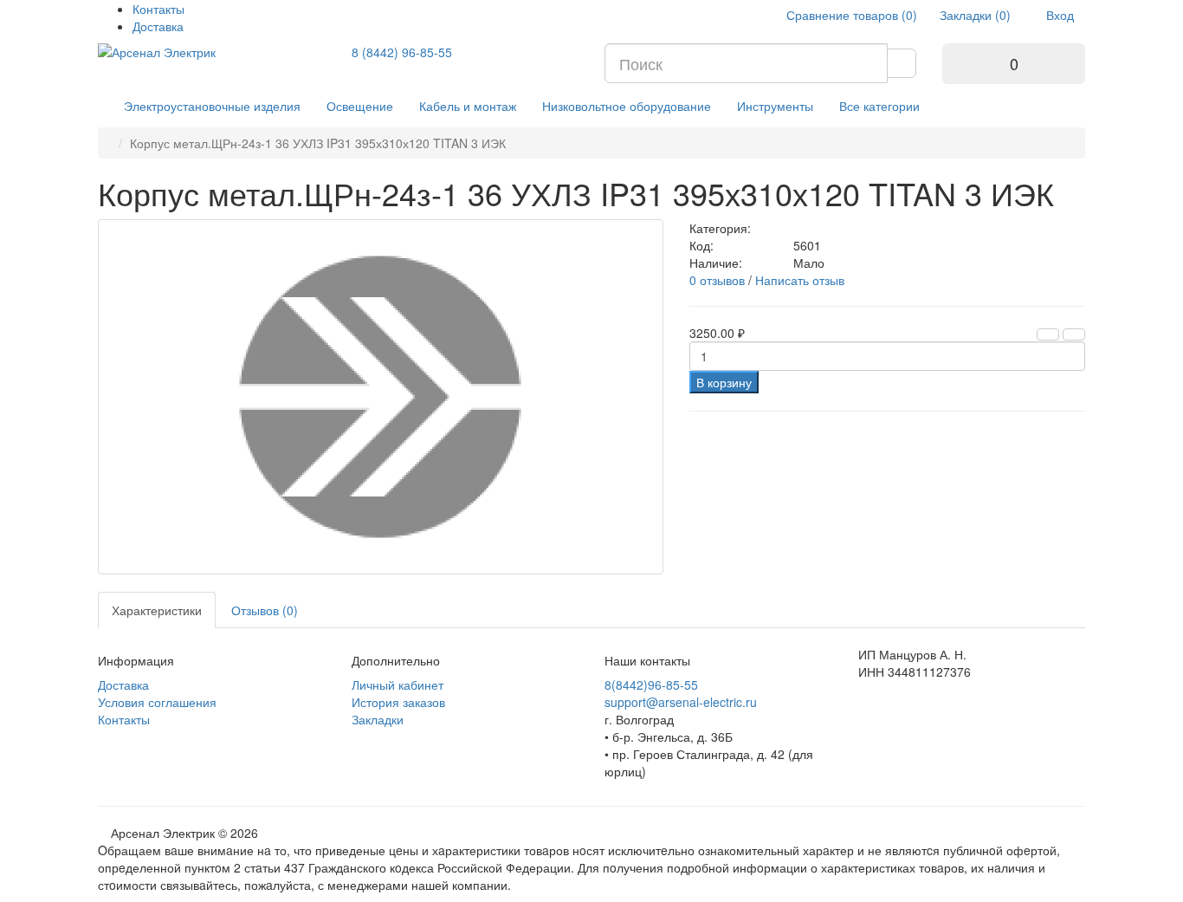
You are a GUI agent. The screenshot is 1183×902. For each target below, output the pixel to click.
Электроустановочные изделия (212, 105)
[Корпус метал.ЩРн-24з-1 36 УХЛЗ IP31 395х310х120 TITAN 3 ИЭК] (380, 396)
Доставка (158, 26)
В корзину (724, 382)
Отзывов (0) (264, 610)
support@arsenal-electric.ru (680, 702)
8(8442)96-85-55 (651, 684)
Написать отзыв (799, 280)
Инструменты (775, 105)
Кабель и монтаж (467, 105)
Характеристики (157, 610)
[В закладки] (1048, 334)
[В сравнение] (1074, 334)
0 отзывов (717, 280)
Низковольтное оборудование (626, 105)
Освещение (359, 105)
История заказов (398, 702)
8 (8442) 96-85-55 (402, 52)
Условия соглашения (157, 702)
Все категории (879, 105)
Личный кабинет (397, 684)
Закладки (378, 719)
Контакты (158, 8)
